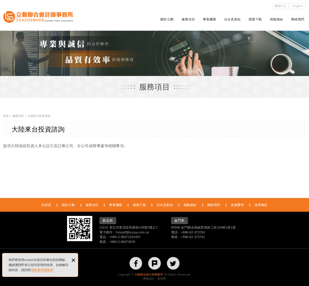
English (298, 6)
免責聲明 (237, 205)
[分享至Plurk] (154, 263)
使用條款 (261, 205)
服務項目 (188, 19)
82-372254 (197, 232)
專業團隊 (209, 19)
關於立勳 (167, 19)
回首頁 (46, 205)
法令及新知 (232, 19)
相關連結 (276, 19)
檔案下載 (255, 19)
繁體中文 (280, 6)
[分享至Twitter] (173, 263)
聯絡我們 (297, 19)
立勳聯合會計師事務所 (38, 17)
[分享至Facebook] (135, 263)
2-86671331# (127, 237)
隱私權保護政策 (42, 270)
